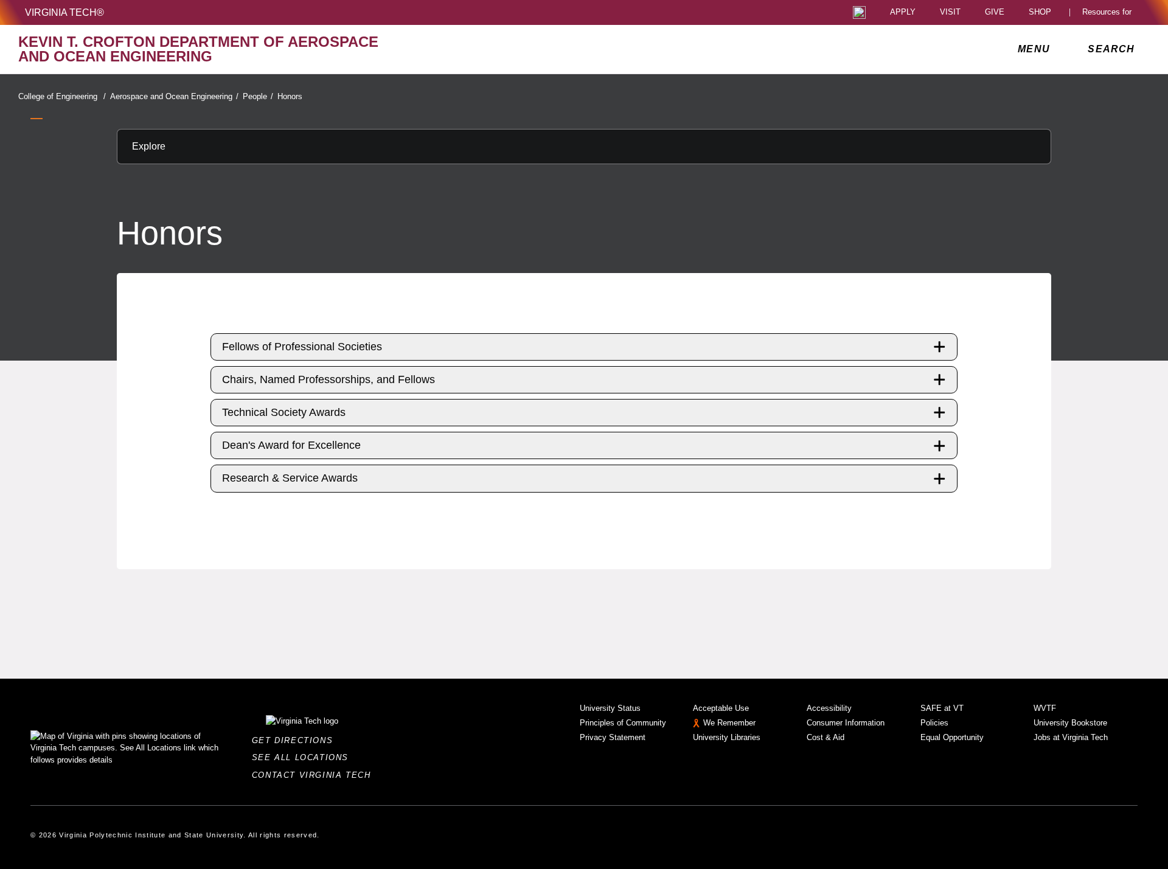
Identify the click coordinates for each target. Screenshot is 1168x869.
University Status (610, 708)
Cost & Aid (825, 737)
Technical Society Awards (284, 412)
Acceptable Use (721, 708)
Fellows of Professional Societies (302, 347)
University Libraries (726, 737)
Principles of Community (623, 722)
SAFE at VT (942, 708)
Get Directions (296, 740)
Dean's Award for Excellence (291, 445)
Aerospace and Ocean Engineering (174, 96)
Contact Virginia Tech (315, 775)
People (258, 96)
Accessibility (829, 708)
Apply (903, 12)
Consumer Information (846, 722)
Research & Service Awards (290, 478)
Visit (950, 12)
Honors (289, 96)
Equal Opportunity (952, 737)
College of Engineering (62, 96)
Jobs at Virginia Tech (1071, 737)
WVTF (1045, 708)
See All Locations (303, 757)
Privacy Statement (612, 737)
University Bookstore (1070, 722)
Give (994, 12)
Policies (934, 722)
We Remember (729, 722)
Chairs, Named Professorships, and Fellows (328, 379)
